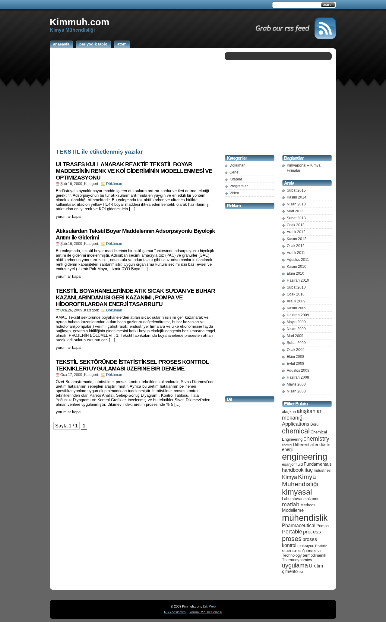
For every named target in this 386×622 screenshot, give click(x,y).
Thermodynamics (297, 560)
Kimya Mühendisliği (300, 480)
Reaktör (321, 546)
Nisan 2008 (296, 391)
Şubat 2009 (296, 343)
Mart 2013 (295, 211)
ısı (301, 571)
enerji (287, 449)
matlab (290, 504)
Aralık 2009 (296, 301)
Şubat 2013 (296, 218)
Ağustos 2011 (298, 260)
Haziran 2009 (298, 315)
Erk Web (209, 606)
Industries (322, 470)
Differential (303, 444)
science (289, 550)
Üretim (316, 565)
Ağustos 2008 (298, 370)
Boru (314, 424)
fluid (299, 464)
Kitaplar (235, 179)
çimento (290, 571)
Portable (292, 531)
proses (292, 538)
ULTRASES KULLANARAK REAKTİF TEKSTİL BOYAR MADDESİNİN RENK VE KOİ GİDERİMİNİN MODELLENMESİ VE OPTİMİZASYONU (134, 171)
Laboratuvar (292, 498)
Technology (292, 555)
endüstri (322, 444)
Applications (295, 424)
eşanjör (288, 464)
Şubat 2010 (296, 287)
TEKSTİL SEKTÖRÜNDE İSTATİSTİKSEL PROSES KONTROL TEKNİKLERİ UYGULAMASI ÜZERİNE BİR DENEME (132, 365)
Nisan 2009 (296, 329)
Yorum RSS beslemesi (205, 612)
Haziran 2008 (298, 377)
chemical (296, 431)
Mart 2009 (295, 336)
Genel (234, 172)
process (312, 532)
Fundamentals (318, 464)
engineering (304, 456)
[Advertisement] (135, 97)
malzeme (311, 498)
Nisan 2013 (296, 204)
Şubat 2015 (296, 190)
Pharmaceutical (298, 525)
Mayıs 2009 (296, 322)
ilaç (309, 470)
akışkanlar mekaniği (301, 414)
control (287, 445)
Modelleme (293, 510)
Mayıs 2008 (296, 384)
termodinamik (314, 555)
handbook (293, 470)
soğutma (305, 551)
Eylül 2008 (295, 363)
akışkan (289, 411)
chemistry (316, 438)
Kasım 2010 (296, 266)
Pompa (322, 526)
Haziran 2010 (298, 280)
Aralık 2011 (296, 253)
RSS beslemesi (175, 612)
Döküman (114, 184)
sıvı (317, 551)
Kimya (289, 477)
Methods (307, 505)
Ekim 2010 (295, 273)
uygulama (295, 565)
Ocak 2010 (296, 294)
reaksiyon (305, 545)
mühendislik (305, 518)
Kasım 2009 (296, 308)
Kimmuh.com (79, 22)
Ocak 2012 (296, 246)
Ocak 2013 (296, 225)
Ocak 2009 (296, 350)
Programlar (238, 186)
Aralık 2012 (296, 232)
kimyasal (297, 492)
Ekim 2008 (295, 357)
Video (234, 193)
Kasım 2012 (296, 239)
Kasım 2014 (296, 197)
